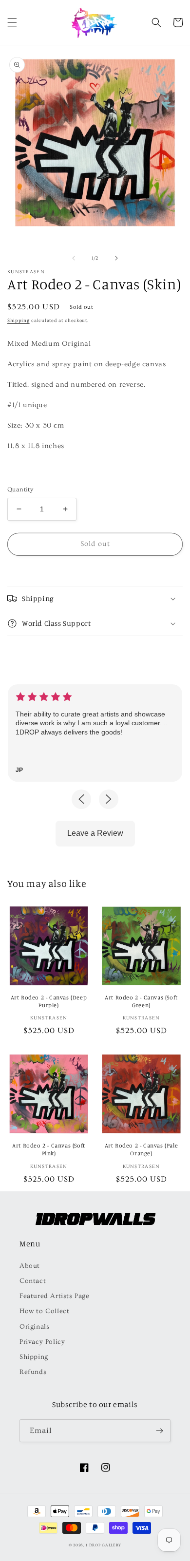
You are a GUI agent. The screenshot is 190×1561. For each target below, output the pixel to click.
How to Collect (44, 1311)
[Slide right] (116, 258)
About (29, 1266)
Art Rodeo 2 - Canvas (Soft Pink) (48, 1149)
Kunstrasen (26, 272)
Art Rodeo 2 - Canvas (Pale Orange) (141, 1149)
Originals (34, 1327)
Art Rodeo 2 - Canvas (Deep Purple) (49, 1001)
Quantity (20, 489)
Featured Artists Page (54, 1296)
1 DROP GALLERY (103, 1545)
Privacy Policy (42, 1342)
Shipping (18, 320)
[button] (12, 22)
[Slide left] (73, 258)
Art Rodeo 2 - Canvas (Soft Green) (141, 1001)
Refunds (32, 1372)
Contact (32, 1281)
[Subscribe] (159, 1430)
